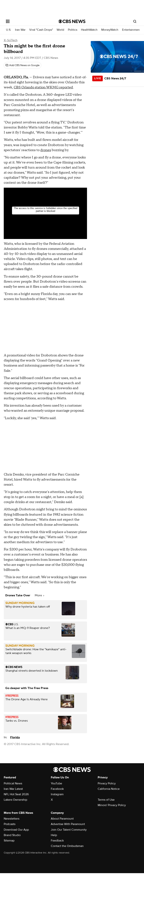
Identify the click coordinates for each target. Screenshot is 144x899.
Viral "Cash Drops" (41, 30)
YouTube (56, 783)
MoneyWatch (109, 30)
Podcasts (9, 824)
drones (45, 150)
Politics (72, 30)
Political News (13, 783)
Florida (15, 737)
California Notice (109, 788)
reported (66, 87)
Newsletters (11, 818)
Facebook (57, 788)
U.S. (8, 30)
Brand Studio (12, 835)
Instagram (57, 794)
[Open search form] (134, 21)
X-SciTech (10, 40)
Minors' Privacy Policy (112, 805)
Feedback (57, 840)
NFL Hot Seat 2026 (16, 794)
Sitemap (9, 840)
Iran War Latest (13, 788)
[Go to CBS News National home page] (72, 21)
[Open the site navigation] (28, 21)
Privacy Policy (107, 783)
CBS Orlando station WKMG (36, 87)
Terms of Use (106, 799)
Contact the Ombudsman (67, 845)
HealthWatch (89, 30)
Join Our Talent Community (69, 829)
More (39, 595)
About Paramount (62, 818)
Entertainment (131, 30)
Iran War (20, 30)
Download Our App (16, 829)
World (60, 30)
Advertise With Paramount (68, 824)
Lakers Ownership (15, 799)
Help (54, 835)
